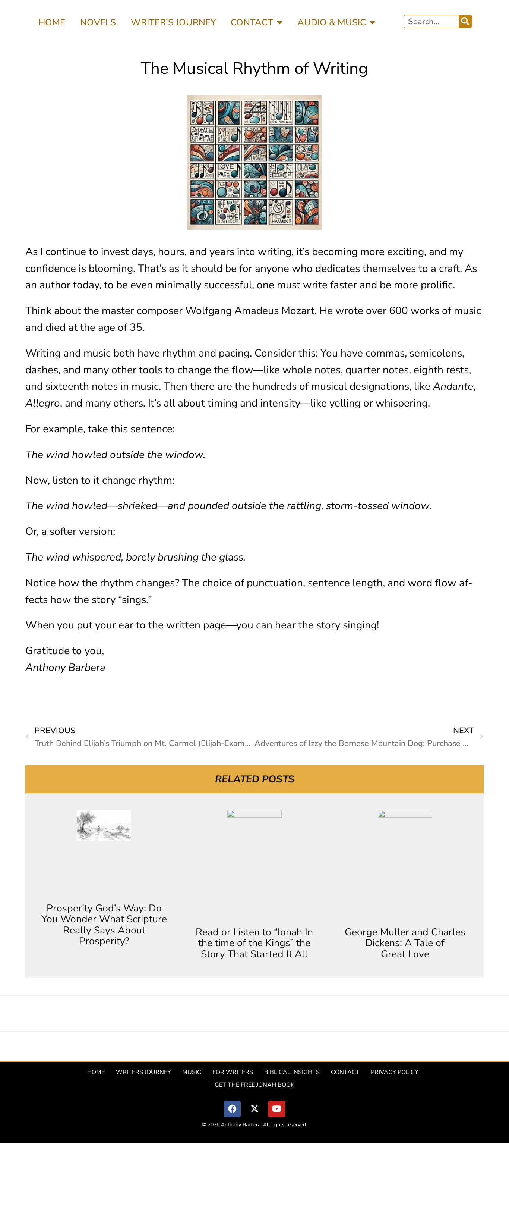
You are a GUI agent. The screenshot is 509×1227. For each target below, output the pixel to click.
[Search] (465, 21)
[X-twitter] (254, 1109)
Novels (98, 22)
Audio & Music (331, 22)
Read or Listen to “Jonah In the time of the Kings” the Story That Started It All (254, 943)
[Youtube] (276, 1109)
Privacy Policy (394, 1072)
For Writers (232, 1072)
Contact (252, 22)
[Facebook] (232, 1109)
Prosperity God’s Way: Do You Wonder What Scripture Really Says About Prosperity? (104, 924)
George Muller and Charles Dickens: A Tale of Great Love (405, 943)
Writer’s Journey (173, 22)
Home (51, 22)
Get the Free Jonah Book (254, 1085)
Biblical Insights (292, 1072)
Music (191, 1072)
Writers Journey (143, 1072)
